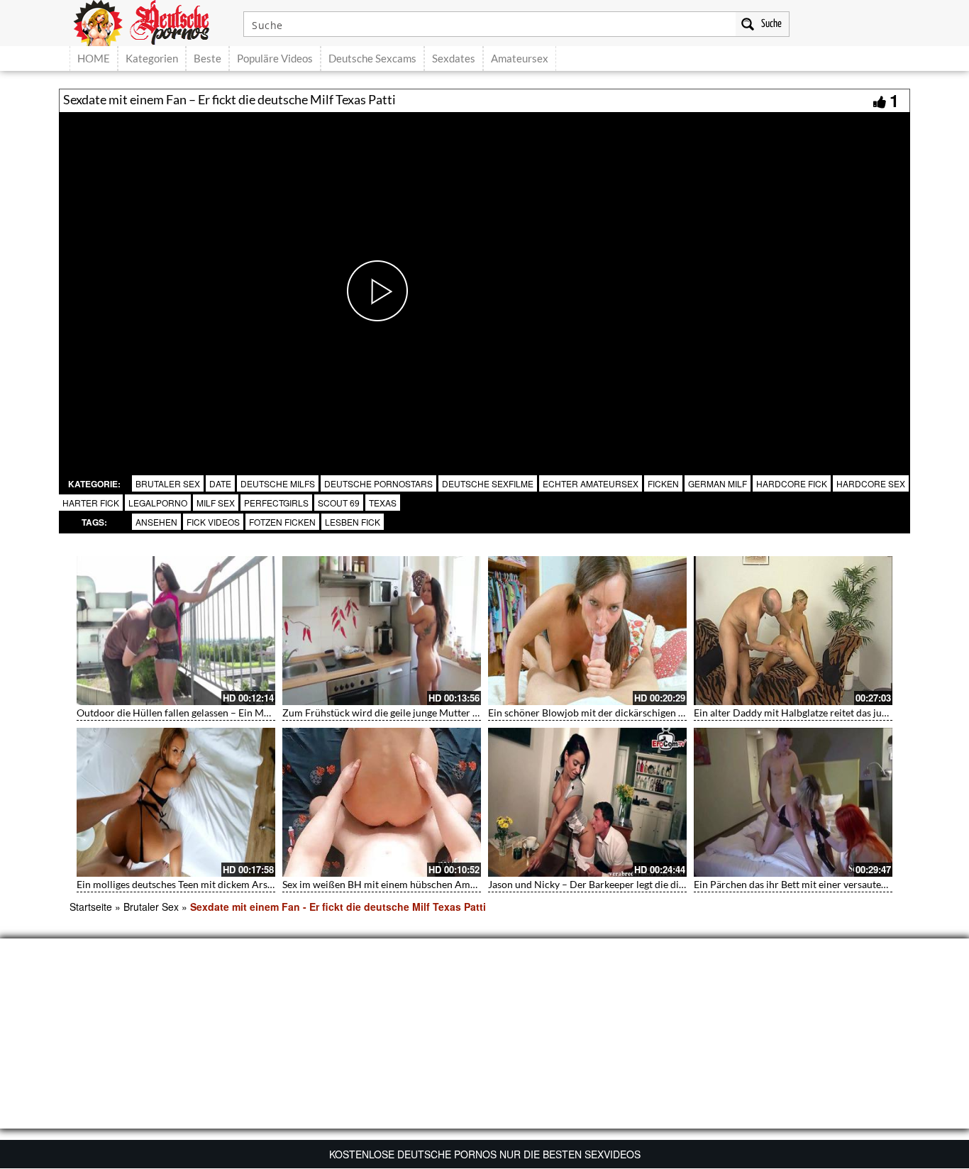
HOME (93, 58)
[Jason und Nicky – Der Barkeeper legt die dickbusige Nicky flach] (587, 802)
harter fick (90, 503)
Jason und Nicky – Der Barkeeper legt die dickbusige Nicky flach (628, 884)
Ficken (663, 483)
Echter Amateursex (590, 483)
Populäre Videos (275, 58)
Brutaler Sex (167, 483)
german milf (717, 483)
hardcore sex (870, 483)
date (220, 483)
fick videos (213, 522)
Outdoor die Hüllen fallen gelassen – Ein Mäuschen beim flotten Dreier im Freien (254, 713)
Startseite (91, 906)
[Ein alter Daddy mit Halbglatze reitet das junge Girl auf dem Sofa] (793, 630)
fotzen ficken (282, 522)
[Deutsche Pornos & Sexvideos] (152, 21)
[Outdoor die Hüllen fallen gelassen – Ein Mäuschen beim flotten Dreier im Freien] (176, 630)
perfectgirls (276, 503)
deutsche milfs (277, 483)
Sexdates (453, 58)
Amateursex (519, 58)
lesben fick (352, 522)
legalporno (157, 503)
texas (383, 503)
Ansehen (156, 522)
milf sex (215, 503)
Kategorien (152, 58)
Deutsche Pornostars (378, 483)
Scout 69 (339, 503)
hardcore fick (791, 483)
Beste (207, 58)
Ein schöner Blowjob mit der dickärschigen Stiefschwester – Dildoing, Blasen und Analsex (684, 713)
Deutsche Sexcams (372, 58)
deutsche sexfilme (487, 483)
